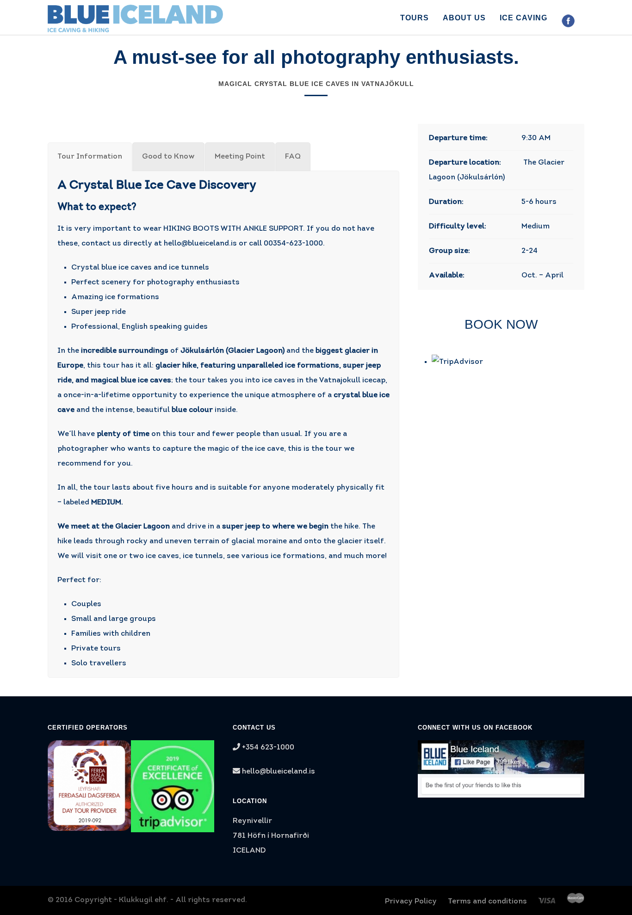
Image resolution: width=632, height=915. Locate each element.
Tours (414, 18)
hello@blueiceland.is (200, 243)
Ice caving (523, 18)
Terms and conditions (487, 901)
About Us (464, 18)
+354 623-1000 (267, 747)
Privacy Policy (411, 901)
